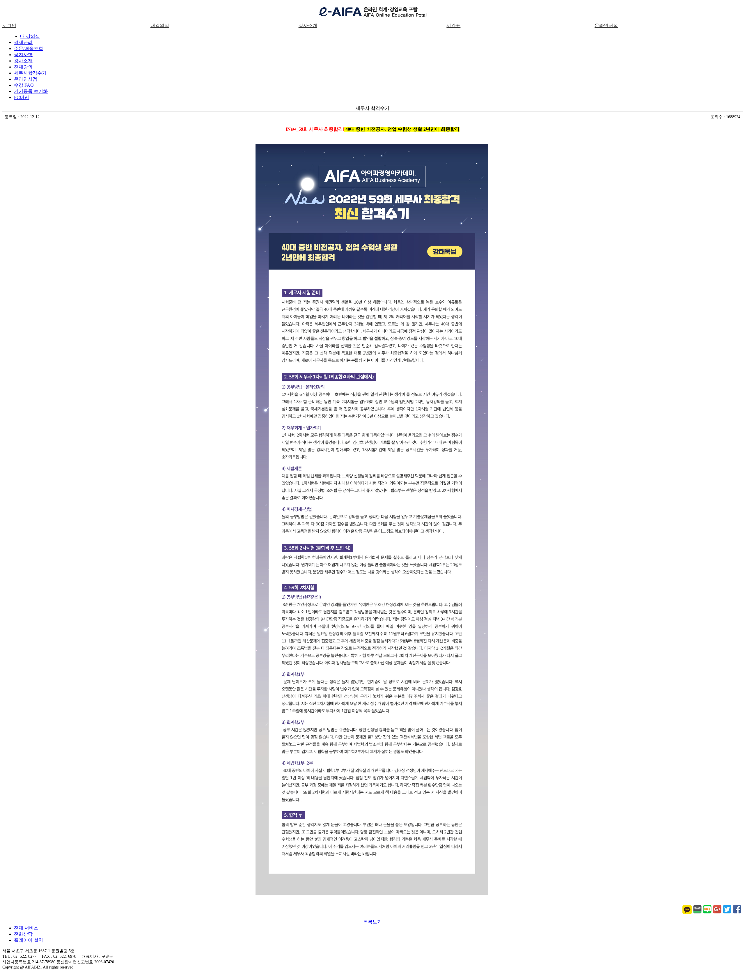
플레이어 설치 (28, 940)
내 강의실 (30, 36)
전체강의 (23, 66)
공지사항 (23, 54)
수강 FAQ (24, 85)
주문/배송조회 (28, 48)
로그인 (9, 25)
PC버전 (21, 97)
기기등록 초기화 (31, 91)
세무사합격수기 (30, 72)
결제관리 (23, 42)
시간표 (453, 25)
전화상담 (23, 934)
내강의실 (159, 25)
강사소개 (308, 25)
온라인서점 (606, 25)
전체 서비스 (26, 927)
